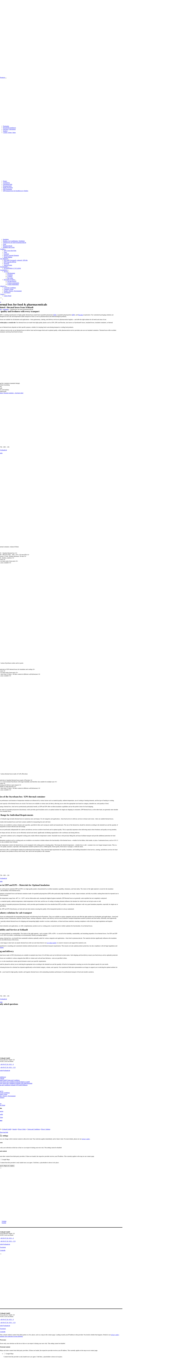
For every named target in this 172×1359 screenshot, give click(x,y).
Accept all (16, 1336)
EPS (55, 315)
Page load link (4, 1132)
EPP (73, 315)
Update (12, 1165)
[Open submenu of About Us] (6, 286)
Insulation (6, 309)
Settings (2, 1336)
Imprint (15, 1129)
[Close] (0, 1134)
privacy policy (86, 1139)
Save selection (9, 1336)
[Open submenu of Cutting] (5, 249)
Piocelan (80, 315)
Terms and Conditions (33, 1129)
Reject (21, 1336)
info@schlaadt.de (5, 1070)
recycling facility (51, 943)
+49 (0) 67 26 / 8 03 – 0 (7, 1064)
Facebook (3, 1247)
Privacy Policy (22, 1129)
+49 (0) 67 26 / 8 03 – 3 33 (7, 1067)
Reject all (6, 1165)
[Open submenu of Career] (4, 294)
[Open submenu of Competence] (8, 270)
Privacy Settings (45, 1129)
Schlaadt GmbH (6, 1129)
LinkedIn (2, 1250)
